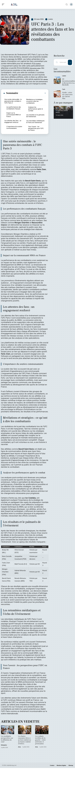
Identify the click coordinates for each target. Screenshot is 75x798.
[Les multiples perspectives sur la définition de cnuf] (7, 729)
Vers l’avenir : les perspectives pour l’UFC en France (36, 128)
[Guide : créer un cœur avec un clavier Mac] (57, 93)
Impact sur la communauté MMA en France (13, 115)
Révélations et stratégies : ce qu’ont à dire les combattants (34, 101)
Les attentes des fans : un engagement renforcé (12, 121)
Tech (63, 89)
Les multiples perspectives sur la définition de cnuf (7, 739)
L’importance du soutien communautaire (14, 127)
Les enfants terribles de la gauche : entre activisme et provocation (40, 740)
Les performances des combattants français (13, 108)
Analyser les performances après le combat (35, 109)
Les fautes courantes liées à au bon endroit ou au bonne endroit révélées (24, 740)
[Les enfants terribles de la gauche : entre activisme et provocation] (41, 729)
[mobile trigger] (3, 4)
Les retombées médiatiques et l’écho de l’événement (35, 122)
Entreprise (4, 745)
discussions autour (35, 68)
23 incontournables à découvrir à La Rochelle (68, 82)
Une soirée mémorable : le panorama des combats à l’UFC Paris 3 (13, 101)
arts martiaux (37, 64)
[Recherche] (66, 4)
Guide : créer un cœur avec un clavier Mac (67, 95)
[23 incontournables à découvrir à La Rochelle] (57, 80)
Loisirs (50, 19)
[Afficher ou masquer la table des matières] (32, 93)
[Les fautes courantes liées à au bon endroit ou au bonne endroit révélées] (24, 729)
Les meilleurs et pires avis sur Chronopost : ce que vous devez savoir (63, 109)
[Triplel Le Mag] (14, 4)
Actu (19, 747)
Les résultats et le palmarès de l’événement (35, 116)
